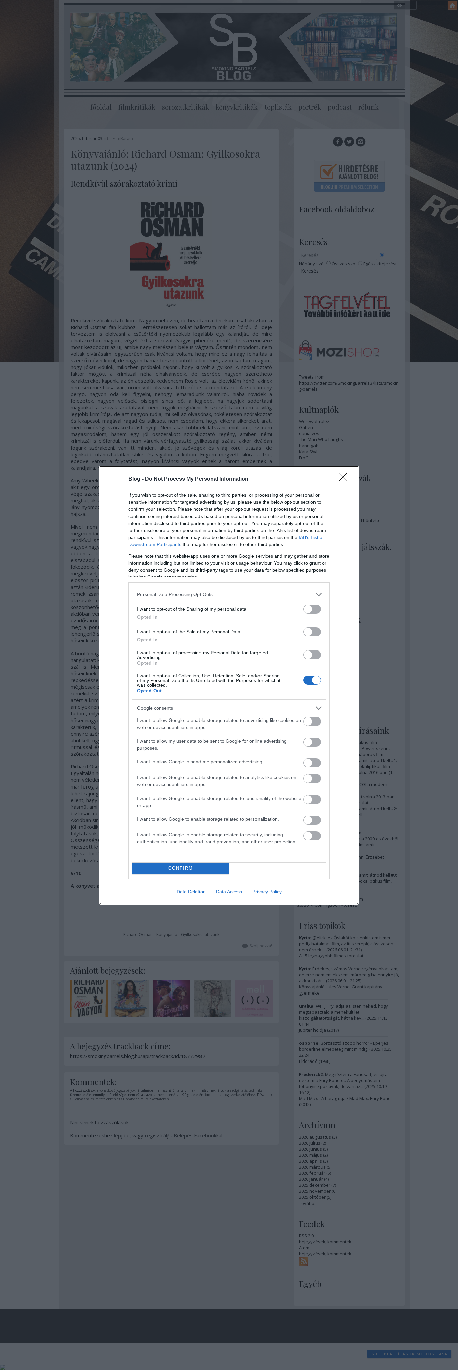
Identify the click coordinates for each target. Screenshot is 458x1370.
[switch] (312, 609)
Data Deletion (191, 891)
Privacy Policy (267, 891)
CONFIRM (180, 868)
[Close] (345, 479)
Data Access (229, 891)
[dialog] (229, 685)
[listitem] (229, 594)
